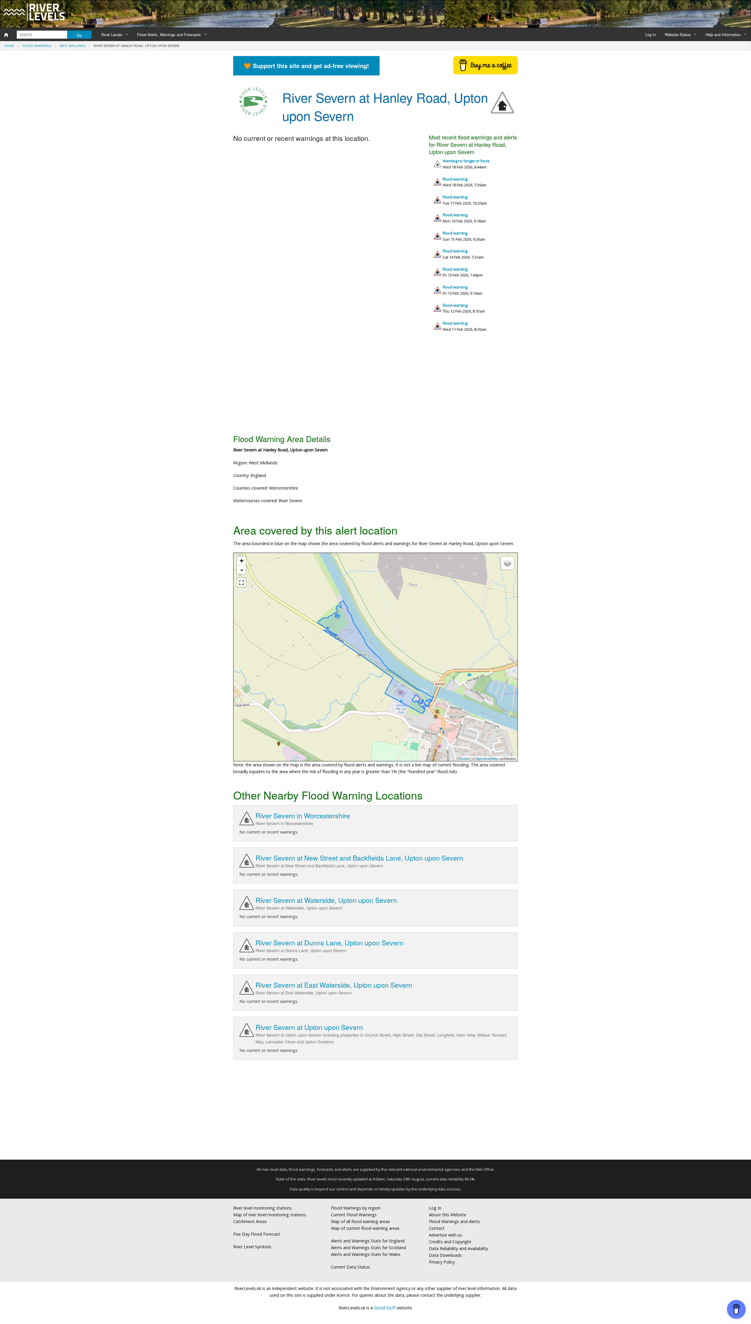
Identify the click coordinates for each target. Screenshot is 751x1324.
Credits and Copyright (450, 1241)
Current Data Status (350, 1267)
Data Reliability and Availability (458, 1248)
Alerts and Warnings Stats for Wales (365, 1254)
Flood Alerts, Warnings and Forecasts (169, 34)
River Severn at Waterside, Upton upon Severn (326, 900)
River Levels (111, 34)
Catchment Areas (250, 1221)
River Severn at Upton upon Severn (309, 1027)
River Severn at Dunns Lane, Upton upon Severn (329, 942)
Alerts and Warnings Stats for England (368, 1241)
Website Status (678, 34)
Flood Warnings (36, 45)
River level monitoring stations (262, 1208)
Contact (436, 1228)
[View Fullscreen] (241, 582)
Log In (650, 34)
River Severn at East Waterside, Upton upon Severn (334, 985)
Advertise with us (445, 1235)
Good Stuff (384, 1307)
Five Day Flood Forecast (256, 1234)
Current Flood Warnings (354, 1214)
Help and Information (723, 34)
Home (9, 45)
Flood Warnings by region (355, 1208)
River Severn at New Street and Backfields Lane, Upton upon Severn (359, 858)
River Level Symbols (252, 1246)
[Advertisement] (375, 385)
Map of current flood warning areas (365, 1228)
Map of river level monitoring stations (269, 1214)
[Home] (6, 34)
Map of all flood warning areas (360, 1221)
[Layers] (507, 562)
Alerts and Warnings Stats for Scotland (368, 1247)
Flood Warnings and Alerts (454, 1221)
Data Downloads (445, 1255)
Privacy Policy (442, 1262)
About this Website (447, 1214)
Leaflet (465, 758)
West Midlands (72, 45)
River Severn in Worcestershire (303, 815)
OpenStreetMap (487, 758)
